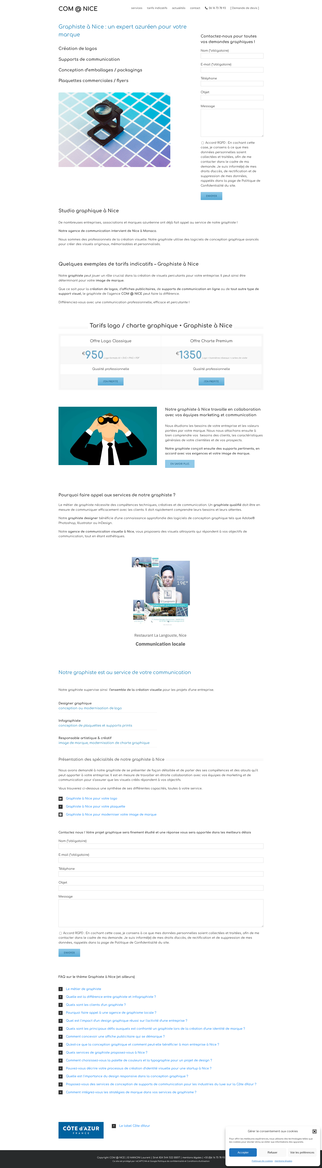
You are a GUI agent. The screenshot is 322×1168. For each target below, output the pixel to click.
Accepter (243, 1152)
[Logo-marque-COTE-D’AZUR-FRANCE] (81, 1123)
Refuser (272, 1152)
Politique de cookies (262, 1161)
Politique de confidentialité (171, 1161)
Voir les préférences (302, 1152)
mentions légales (283, 1161)
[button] (314, 1131)
